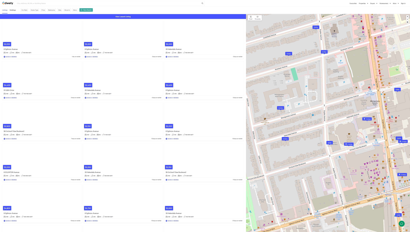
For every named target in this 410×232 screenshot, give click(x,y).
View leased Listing (123, 16)
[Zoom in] (407, 16)
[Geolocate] (407, 22)
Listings (4, 10)
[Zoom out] (407, 19)
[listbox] (363, 3)
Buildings (13, 10)
